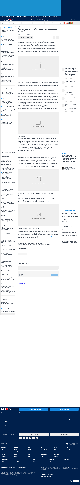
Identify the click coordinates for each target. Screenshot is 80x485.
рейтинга (53, 236)
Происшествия (53, 421)
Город (20, 421)
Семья (51, 429)
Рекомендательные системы (46, 476)
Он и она (52, 415)
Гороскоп (35, 16)
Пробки (40, 19)
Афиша (30, 16)
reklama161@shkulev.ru (66, 467)
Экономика (66, 423)
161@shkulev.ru (15, 476)
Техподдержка (4, 425)
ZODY (46, 16)
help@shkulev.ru (9, 477)
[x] (33, 438)
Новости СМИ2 (21, 283)
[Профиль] (78, 19)
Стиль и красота (67, 417)
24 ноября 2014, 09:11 (22, 34)
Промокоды (54, 16)
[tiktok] (37, 438)
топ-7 (19, 144)
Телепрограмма (24, 16)
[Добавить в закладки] (54, 37)
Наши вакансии (4, 423)
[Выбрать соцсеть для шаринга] (57, 37)
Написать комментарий (26, 37)
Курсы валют (41, 16)
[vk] (23, 438)
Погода (17, 16)
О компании (4, 419)
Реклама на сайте (5, 415)
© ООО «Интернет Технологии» (21, 480)
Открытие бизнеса (22, 253)
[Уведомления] (75, 19)
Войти (22, 275)
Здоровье (21, 429)
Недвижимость (4, 16)
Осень (51, 417)
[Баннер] (68, 23)
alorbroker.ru (48, 201)
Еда (20, 425)
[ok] (27, 438)
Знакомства (12, 16)
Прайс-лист (3, 417)
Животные (21, 427)
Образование (38, 429)
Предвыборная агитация (6, 427)
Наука (37, 425)
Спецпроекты (67, 425)
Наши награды (4, 421)
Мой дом (38, 423)
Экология (66, 421)
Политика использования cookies (47, 474)
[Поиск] (72, 19)
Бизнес (20, 417)
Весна (20, 419)
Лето (37, 421)
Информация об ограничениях (46, 472)
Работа (51, 423)
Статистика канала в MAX (7, 429)
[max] (30, 438)
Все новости (8, 28)
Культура (38, 419)
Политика (52, 419)
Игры (50, 16)
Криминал (38, 417)
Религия (52, 427)
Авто (20, 415)
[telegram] (20, 438)
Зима (37, 415)
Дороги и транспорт (23, 423)
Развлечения (53, 425)
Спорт (65, 415)
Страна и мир (67, 419)
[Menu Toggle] (2, 19)
